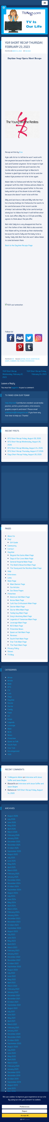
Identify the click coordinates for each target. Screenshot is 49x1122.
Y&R (13, 359)
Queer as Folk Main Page (20, 632)
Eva (20, 152)
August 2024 (13, 892)
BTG (9, 687)
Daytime (23, 359)
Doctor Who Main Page (19, 609)
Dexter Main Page (17, 606)
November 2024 (14, 883)
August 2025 (13, 854)
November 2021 (14, 998)
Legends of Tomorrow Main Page (23, 619)
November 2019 (14, 1075)
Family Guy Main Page (19, 613)
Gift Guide (14, 542)
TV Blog (11, 654)
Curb (9, 693)
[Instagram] (38, 338)
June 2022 (12, 976)
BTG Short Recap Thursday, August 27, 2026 (25, 451)
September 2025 (14, 851)
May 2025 (12, 864)
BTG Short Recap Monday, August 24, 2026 (25, 448)
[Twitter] (29, 338)
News (10, 735)
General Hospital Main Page (21, 561)
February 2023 (13, 950)
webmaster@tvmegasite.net (16, 412)
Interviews (12, 574)
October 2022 (13, 963)
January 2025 (13, 876)
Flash (10, 712)
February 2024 (14, 912)
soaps (7, 361)
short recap (35, 359)
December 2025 (14, 841)
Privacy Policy (13, 648)
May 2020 (12, 1056)
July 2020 (11, 1049)
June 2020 (12, 1053)
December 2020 (14, 1033)
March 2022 (12, 985)
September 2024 (14, 889)
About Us (11, 536)
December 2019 (14, 1072)
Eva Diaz (28, 51)
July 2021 (11, 1011)
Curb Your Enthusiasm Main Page (23, 603)
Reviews (13, 635)
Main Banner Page (17, 584)
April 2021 (11, 1021)
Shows (10, 651)
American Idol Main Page (20, 597)
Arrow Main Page (17, 600)
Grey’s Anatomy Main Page (21, 616)
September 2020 (14, 1043)
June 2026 (12, 822)
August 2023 (13, 931)
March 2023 (12, 947)
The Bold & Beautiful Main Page (23, 564)
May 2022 (12, 979)
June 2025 (12, 860)
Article (10, 680)
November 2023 (14, 921)
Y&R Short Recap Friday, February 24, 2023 (36, 373)
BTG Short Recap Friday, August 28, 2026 (24, 438)
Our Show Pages (16, 590)
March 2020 (12, 1062)
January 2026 (13, 838)
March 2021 (12, 1024)
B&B (9, 683)
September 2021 (14, 1005)
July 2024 (11, 896)
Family (10, 709)
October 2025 (13, 847)
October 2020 (13, 1040)
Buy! (9, 539)
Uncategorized (13, 751)
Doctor (10, 706)
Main (10, 728)
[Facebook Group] (20, 338)
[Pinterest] (20, 347)
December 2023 (14, 918)
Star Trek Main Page (18, 641)
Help (9, 571)
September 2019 (14, 1082)
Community (12, 545)
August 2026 (13, 815)
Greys (10, 719)
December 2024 (14, 880)
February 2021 (13, 1027)
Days (10, 696)
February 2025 (13, 873)
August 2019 (13, 1085)
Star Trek (11, 748)
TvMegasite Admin (15, 777)
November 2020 (14, 1037)
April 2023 (12, 944)
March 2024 (12, 908)
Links (10, 577)
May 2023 (12, 940)
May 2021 (11, 1017)
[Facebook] (11, 338)
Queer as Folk (13, 741)
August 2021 (13, 1008)
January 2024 (13, 915)
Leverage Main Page (18, 622)
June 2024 (12, 899)
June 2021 (11, 1014)
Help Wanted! (10, 402)
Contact (11, 548)
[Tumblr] (29, 347)
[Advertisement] (24, 86)
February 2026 (13, 835)
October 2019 (13, 1078)
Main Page (12, 580)
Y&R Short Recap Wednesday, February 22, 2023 (13, 374)
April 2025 (12, 867)
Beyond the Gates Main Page (22, 555)
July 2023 (11, 934)
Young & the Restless (27, 361)
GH (9, 715)
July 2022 (11, 972)
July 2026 (11, 819)
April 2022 (12, 982)
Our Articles (14, 587)
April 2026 (12, 828)
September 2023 (14, 928)
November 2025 (14, 844)
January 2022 (13, 992)
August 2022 (13, 969)
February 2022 (13, 989)
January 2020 (13, 1069)
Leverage (11, 725)
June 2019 (12, 1088)
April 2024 (12, 905)
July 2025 (11, 857)
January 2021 (13, 1030)
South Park (12, 744)
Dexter (10, 703)
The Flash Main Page (18, 645)
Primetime (12, 593)
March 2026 (12, 831)
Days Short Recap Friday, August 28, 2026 (25, 454)
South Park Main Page (19, 638)
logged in (15, 387)
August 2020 (13, 1046)
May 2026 (12, 825)
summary (13, 361)
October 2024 (13, 886)
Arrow (10, 677)
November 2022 (14, 960)
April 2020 (12, 1059)
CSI (9, 690)
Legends (11, 722)
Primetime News (16, 629)
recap (28, 359)
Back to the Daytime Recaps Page (19, 245)
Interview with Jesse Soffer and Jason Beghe (25, 779)
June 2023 (12, 937)
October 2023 (13, 925)
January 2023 (13, 953)
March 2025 (12, 870)
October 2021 (13, 1001)
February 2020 (13, 1066)
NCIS (9, 732)
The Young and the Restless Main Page (26, 568)
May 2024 (12, 902)
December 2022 (14, 956)
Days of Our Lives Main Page (21, 558)
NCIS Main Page (16, 625)
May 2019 (12, 1091)
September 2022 (14, 966)
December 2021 (14, 995)
